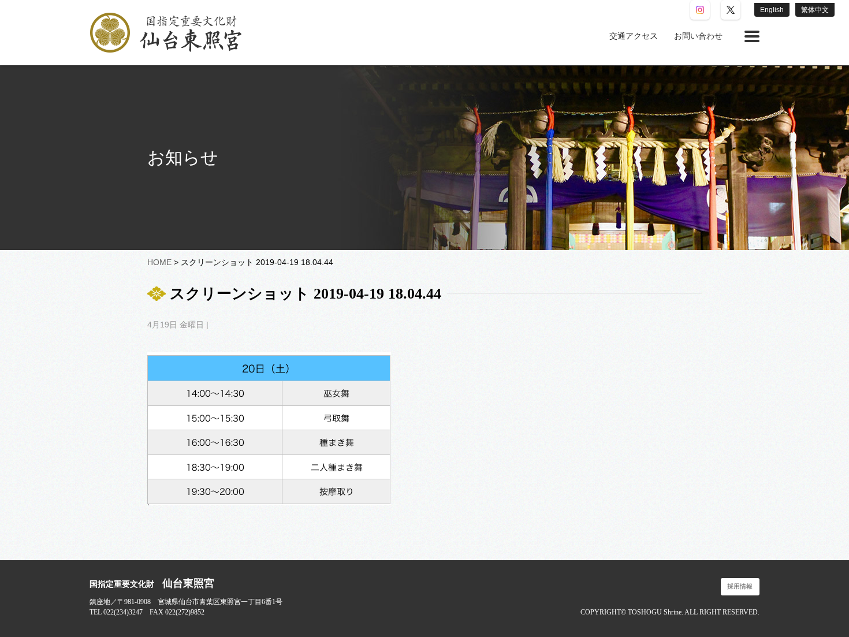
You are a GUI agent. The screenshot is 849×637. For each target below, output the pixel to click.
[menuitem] (633, 36)
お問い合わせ (698, 36)
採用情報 (740, 586)
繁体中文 (815, 10)
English (772, 10)
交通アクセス (633, 36)
